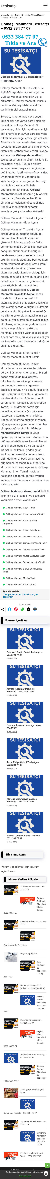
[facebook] (9, 609)
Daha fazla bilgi (25, 1176)
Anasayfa (5, 15)
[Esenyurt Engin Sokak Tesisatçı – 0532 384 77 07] (25, 648)
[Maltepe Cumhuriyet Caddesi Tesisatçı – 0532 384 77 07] (25, 795)
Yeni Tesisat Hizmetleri (20, 15)
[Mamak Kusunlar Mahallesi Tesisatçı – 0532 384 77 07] (25, 685)
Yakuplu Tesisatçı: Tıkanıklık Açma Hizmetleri (20, 595)
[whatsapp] (22, 609)
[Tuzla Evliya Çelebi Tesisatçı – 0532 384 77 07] (25, 758)
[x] (28, 609)
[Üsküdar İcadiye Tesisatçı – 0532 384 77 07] (25, 722)
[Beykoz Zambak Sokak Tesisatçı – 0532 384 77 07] (25, 832)
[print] (35, 609)
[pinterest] (15, 609)
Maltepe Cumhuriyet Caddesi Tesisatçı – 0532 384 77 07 (22, 800)
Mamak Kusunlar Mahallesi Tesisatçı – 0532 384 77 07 (21, 690)
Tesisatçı (9, 6)
